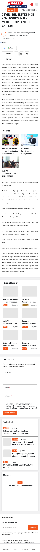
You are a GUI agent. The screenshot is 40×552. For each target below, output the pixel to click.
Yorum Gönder (9, 413)
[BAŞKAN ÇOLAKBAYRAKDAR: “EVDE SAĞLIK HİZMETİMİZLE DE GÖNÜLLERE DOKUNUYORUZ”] (10, 167)
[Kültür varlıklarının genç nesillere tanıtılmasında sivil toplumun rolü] (10, 340)
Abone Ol (33, 528)
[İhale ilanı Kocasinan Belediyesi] (20, 484)
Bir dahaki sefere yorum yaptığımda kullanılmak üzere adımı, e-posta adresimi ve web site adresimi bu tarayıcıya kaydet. (21, 406)
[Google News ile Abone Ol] (9, 48)
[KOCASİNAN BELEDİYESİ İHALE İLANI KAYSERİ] (20, 464)
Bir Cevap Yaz (9, 359)
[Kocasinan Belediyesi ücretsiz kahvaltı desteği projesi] (30, 318)
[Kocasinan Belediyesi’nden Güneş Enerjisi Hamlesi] (29, 144)
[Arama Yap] (36, 4)
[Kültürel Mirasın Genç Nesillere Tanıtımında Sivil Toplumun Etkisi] (20, 430)
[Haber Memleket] (17, 5)
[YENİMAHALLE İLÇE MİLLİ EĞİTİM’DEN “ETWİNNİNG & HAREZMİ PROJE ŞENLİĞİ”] (20, 442)
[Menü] (4, 4)
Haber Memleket (14, 33)
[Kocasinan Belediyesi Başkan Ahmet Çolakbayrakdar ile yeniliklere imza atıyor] (30, 340)
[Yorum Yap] (16, 54)
